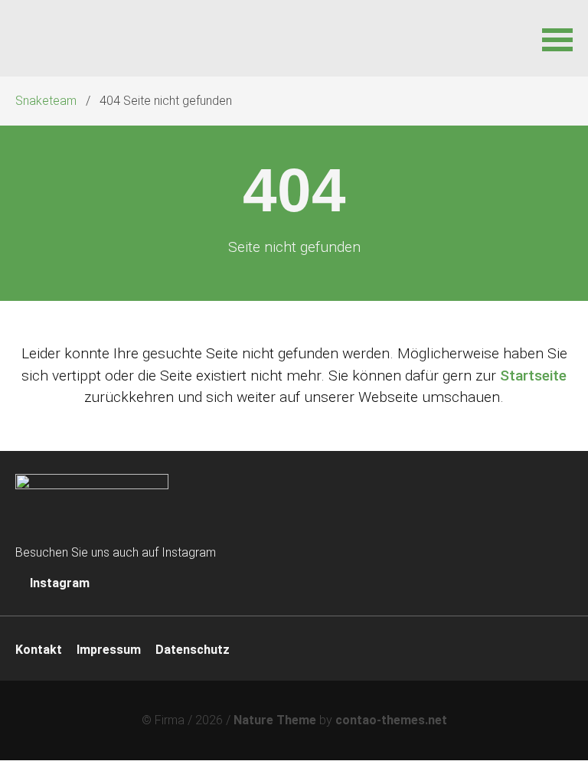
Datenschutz (192, 649)
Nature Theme (275, 720)
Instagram (58, 583)
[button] (557, 38)
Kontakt (38, 649)
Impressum (109, 649)
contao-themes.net (391, 720)
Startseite (533, 375)
